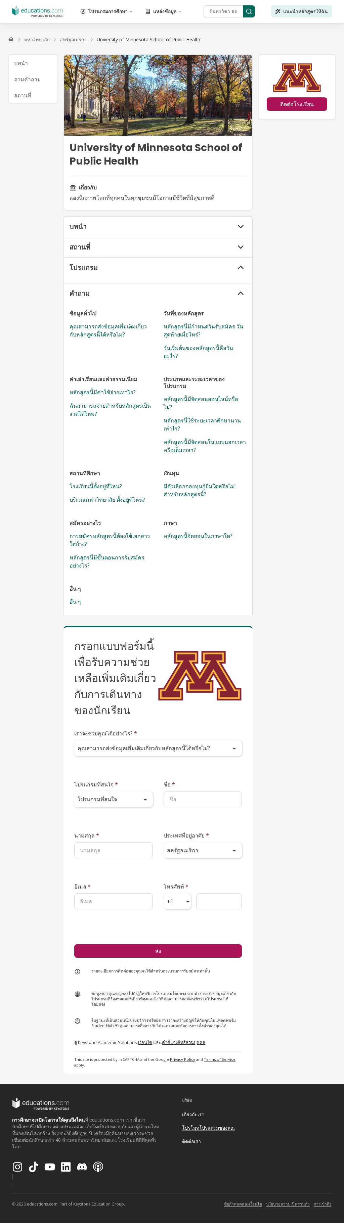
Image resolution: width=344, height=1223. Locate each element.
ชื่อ (169, 784)
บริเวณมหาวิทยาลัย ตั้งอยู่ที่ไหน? (107, 499)
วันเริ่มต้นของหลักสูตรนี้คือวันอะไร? (198, 352)
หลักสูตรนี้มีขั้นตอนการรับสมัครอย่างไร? (107, 561)
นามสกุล (86, 835)
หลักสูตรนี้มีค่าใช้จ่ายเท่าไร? (103, 392)
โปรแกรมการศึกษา (108, 11)
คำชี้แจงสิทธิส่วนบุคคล (183, 1042)
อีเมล (82, 886)
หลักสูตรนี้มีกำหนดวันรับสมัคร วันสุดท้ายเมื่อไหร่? (203, 330)
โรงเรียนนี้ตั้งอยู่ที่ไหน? (96, 486)
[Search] (249, 11)
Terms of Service (219, 1059)
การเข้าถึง (322, 1204)
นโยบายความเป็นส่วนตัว (288, 1204)
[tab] (33, 63)
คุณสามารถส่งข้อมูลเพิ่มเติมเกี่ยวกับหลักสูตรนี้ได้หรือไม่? (108, 330)
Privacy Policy (182, 1059)
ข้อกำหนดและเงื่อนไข (243, 1204)
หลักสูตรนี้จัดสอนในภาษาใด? (198, 536)
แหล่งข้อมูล (165, 11)
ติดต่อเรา (191, 1141)
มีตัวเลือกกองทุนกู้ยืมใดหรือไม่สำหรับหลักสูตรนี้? (199, 490)
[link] (148, 39)
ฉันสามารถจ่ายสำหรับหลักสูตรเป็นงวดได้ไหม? (110, 409)
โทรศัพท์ (176, 886)
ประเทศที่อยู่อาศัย (186, 835)
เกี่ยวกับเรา (193, 1114)
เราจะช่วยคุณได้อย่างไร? (105, 733)
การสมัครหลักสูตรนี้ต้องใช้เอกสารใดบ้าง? (110, 540)
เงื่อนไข (145, 1042)
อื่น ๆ (75, 601)
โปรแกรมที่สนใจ (96, 784)
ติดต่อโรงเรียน (297, 104)
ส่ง (158, 951)
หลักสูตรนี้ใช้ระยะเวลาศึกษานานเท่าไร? (202, 424)
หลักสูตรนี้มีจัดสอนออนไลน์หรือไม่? (201, 403)
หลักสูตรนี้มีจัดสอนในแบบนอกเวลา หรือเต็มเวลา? (205, 446)
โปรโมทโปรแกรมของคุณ (208, 1128)
